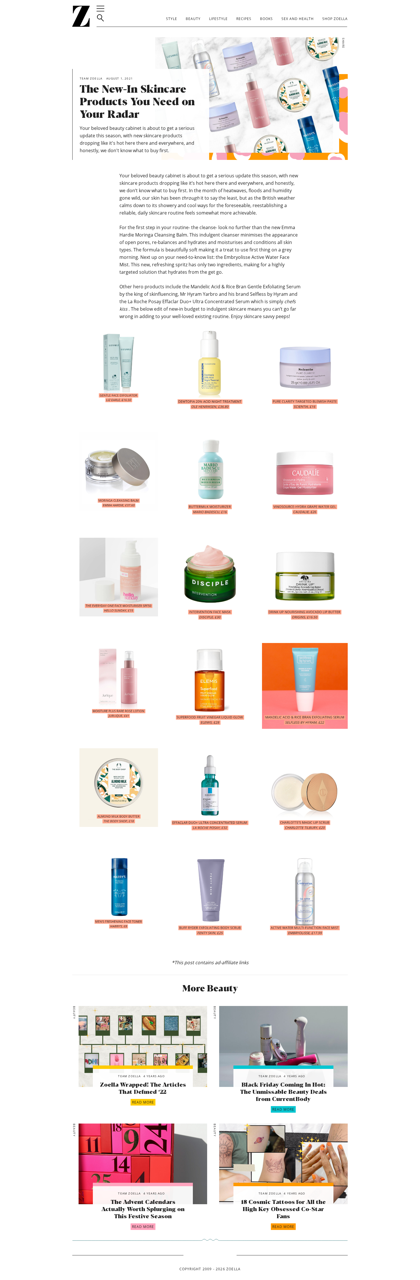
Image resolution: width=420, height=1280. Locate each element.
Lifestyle (218, 18)
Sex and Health (297, 18)
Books (266, 18)
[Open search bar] (100, 17)
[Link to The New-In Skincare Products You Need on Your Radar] (143, 1046)
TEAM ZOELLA (129, 1076)
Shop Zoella (335, 18)
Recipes (243, 18)
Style (171, 18)
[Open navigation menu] (100, 8)
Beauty (193, 18)
